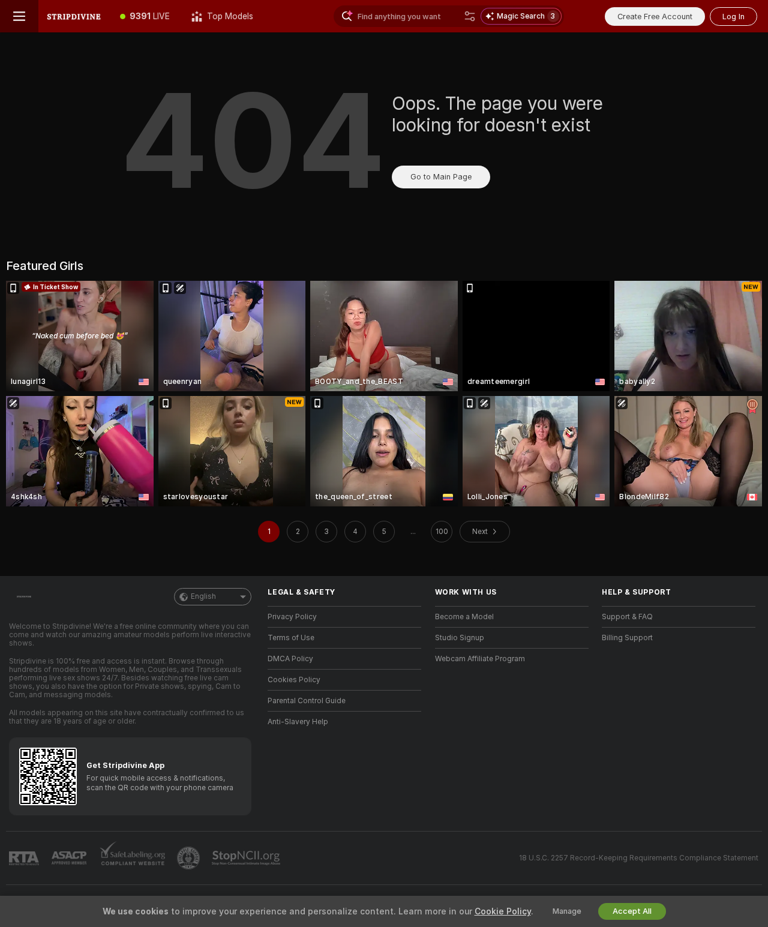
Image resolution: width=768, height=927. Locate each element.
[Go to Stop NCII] (247, 858)
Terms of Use (291, 638)
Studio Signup (459, 638)
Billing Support (627, 638)
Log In (733, 16)
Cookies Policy (294, 680)
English (203, 596)
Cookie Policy (503, 911)
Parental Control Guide (307, 701)
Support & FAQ (627, 617)
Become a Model (464, 617)
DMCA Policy (290, 659)
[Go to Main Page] (73, 16)
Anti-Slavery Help (298, 722)
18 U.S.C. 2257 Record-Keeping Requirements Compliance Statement (638, 858)
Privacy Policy (292, 617)
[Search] (469, 16)
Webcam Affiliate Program (480, 659)
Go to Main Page (441, 176)
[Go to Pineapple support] (189, 858)
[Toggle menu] (19, 16)
